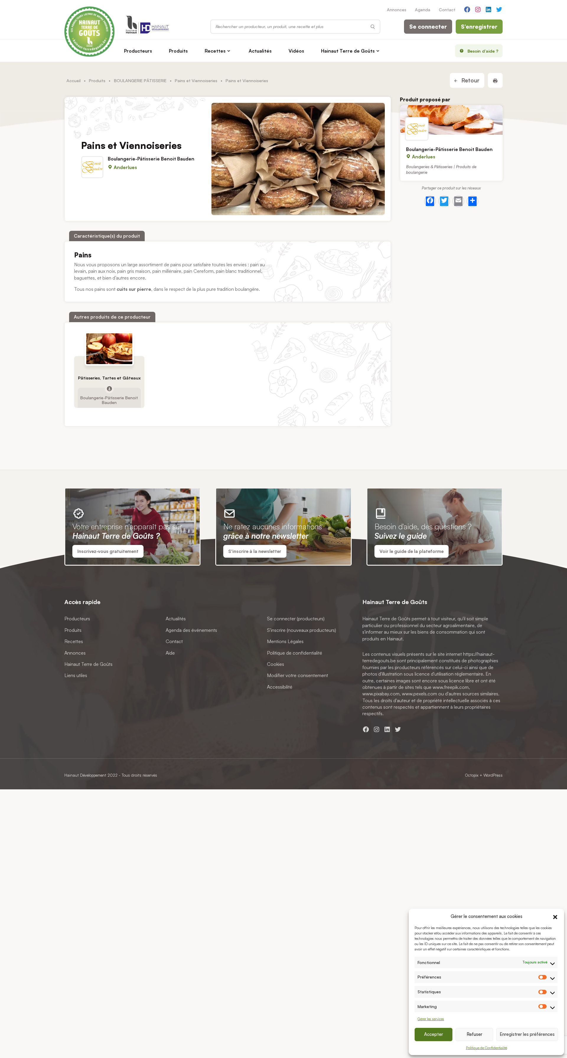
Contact (447, 9)
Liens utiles (75, 675)
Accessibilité (279, 686)
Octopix (471, 775)
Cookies (275, 664)
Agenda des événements (191, 630)
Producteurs (138, 51)
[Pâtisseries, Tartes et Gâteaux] (109, 348)
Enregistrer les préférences (527, 1034)
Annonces (396, 9)
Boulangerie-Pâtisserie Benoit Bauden (151, 159)
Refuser (474, 1034)
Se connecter (428, 26)
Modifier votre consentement (297, 675)
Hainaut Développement (85, 775)
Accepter (433, 1034)
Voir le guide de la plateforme (411, 551)
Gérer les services (431, 1019)
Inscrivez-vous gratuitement (108, 551)
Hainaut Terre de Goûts (348, 51)
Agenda (422, 9)
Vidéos (296, 51)
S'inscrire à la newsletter (254, 551)
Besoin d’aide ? (482, 50)
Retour (470, 80)
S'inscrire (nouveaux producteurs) (301, 630)
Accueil (73, 80)
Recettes (215, 51)
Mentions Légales (285, 641)
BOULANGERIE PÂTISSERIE (140, 80)
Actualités (260, 51)
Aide (170, 652)
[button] (555, 916)
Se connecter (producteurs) (296, 619)
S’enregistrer (479, 26)
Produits (178, 51)
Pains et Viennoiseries (196, 80)
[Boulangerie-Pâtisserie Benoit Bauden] (451, 120)
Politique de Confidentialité (486, 1048)
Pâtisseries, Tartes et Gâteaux (109, 377)
